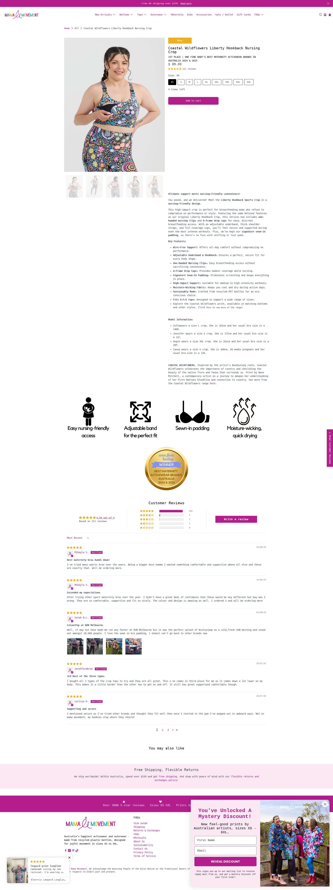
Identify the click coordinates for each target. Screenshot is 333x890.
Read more (186, 3)
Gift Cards (244, 14)
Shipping (139, 826)
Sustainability (143, 845)
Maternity (177, 14)
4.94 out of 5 (105, 517)
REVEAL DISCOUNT (225, 861)
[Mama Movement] (21, 14)
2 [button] (162, 730)
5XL (249, 82)
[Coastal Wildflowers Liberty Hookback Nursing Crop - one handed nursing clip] (114, 105)
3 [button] (168, 730)
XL (206, 82)
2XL (217, 82)
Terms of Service (145, 856)
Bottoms (124, 14)
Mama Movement (79, 869)
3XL (227, 82)
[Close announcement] (328, 3)
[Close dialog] (325, 804)
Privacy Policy (143, 852)
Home (67, 28)
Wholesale (140, 837)
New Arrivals (103, 14)
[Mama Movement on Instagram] (69, 851)
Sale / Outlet (224, 14)
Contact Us (140, 848)
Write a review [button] (236, 519)
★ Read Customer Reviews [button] (330, 448)
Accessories (204, 14)
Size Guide (140, 823)
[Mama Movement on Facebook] (65, 851)
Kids (190, 14)
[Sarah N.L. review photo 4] (133, 646)
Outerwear (157, 14)
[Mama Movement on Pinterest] (73, 851)
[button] (174, 69)
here (208, 307)
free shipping (168, 776)
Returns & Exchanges (147, 830)
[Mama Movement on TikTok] (76, 851)
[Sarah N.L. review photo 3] (114, 646)
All (77, 28)
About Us (139, 841)
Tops (140, 14)
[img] (74, 547)
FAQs (257, 14)
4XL (238, 82)
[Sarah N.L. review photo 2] (94, 646)
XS (172, 82)
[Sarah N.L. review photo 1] (75, 646)
